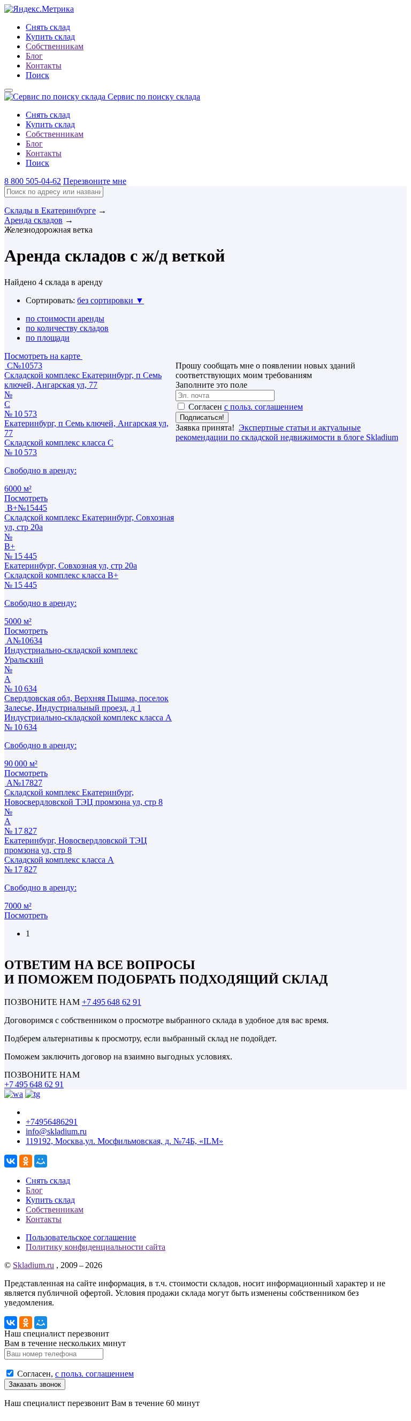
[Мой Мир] (40, 1161)
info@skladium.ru (56, 1131)
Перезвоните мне (94, 181)
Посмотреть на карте (43, 355)
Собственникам (54, 46)
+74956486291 (52, 1121)
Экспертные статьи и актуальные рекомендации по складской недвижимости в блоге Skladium (287, 432)
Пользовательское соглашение (81, 1237)
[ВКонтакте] (10, 1161)
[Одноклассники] (25, 1161)
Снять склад (48, 27)
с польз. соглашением (263, 406)
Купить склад (50, 36)
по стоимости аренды (65, 318)
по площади (48, 337)
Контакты (44, 65)
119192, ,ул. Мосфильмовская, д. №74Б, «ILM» (124, 1141)
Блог (34, 55)
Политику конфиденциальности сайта (95, 1246)
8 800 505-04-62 (32, 181)
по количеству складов (67, 328)
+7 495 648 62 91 (111, 1002)
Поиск (37, 75)
